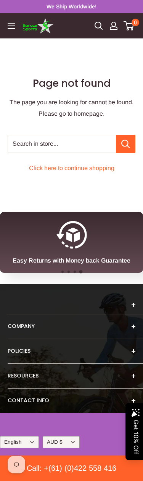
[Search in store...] (125, 144)
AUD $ (55, 442)
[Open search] (99, 26)
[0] (129, 25)
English (13, 442)
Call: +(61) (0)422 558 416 (71, 468)
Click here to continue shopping (71, 168)
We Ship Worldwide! (71, 6)
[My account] (113, 26)
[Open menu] (11, 26)
